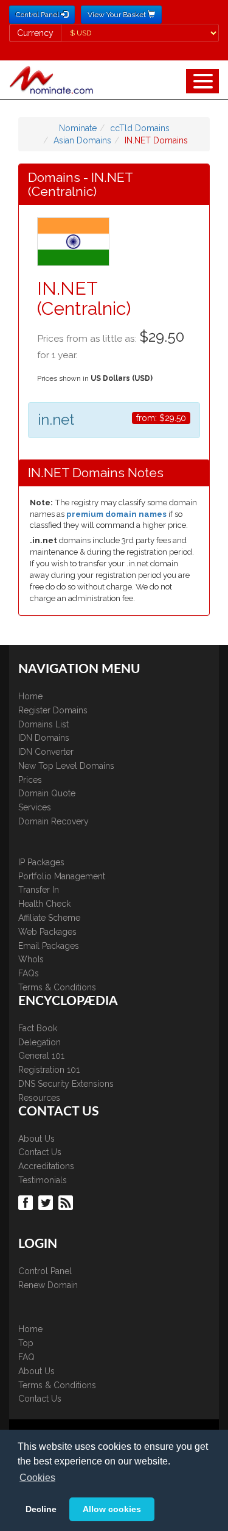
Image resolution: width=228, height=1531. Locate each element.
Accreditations (46, 1166)
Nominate (78, 128)
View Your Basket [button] (118, 14)
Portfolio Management (61, 876)
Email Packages (48, 946)
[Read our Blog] (67, 1202)
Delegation (39, 1042)
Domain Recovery (53, 821)
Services (34, 807)
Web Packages (47, 932)
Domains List (43, 724)
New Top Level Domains (66, 766)
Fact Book (37, 1028)
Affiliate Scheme (49, 918)
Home (30, 696)
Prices (30, 780)
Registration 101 (49, 1070)
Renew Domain (48, 1285)
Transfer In (38, 890)
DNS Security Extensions (66, 1084)
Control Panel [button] (38, 14)
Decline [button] (41, 1509)
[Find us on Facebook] (27, 1202)
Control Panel (45, 1271)
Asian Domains (82, 140)
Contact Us (39, 1152)
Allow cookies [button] (112, 1509)
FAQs (28, 973)
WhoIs (31, 959)
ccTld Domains (140, 128)
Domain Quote (46, 793)
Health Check (44, 904)
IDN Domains (43, 738)
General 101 (41, 1056)
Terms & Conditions (57, 987)
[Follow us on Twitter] (47, 1202)
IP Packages (41, 862)
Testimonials (42, 1180)
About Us (36, 1139)
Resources (39, 1098)
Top (25, 1343)
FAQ (26, 1357)
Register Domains (53, 710)
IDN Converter (46, 752)
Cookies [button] (37, 1477)
